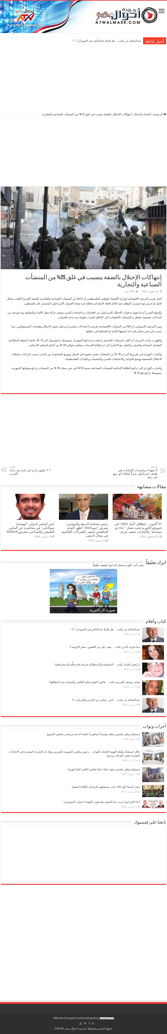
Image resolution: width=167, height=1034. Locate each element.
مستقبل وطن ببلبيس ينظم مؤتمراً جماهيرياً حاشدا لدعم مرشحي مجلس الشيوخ (93, 734)
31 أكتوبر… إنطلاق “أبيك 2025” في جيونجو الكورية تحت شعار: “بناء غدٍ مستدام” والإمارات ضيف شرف (138, 528)
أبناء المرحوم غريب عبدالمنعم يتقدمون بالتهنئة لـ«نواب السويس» (101, 801)
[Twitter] (85, 1023)
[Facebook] (89, 1023)
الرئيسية (158, 114)
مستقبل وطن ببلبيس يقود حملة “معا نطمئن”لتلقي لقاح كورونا (104, 769)
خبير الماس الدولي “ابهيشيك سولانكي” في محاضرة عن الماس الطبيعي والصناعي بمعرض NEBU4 (30, 528)
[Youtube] (80, 1023)
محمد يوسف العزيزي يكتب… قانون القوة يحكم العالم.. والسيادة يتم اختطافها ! (94, 682)
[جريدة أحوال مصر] (83, 17)
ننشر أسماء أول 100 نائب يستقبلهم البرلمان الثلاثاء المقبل (106, 786)
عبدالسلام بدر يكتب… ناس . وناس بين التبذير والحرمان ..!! (106, 699)
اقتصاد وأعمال (142, 114)
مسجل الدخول (116, 565)
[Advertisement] (83, 78)
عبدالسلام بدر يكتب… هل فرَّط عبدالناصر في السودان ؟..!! (106, 629)
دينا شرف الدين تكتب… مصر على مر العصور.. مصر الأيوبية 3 (106, 40)
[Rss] (93, 1023)
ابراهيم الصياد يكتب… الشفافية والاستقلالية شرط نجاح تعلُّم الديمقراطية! (97, 664)
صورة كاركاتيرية (102, 610)
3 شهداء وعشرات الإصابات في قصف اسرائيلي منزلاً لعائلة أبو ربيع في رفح (135, 472)
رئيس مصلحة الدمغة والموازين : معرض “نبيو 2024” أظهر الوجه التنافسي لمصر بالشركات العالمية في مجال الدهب (85, 530)
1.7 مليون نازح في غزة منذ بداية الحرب (30, 470)
